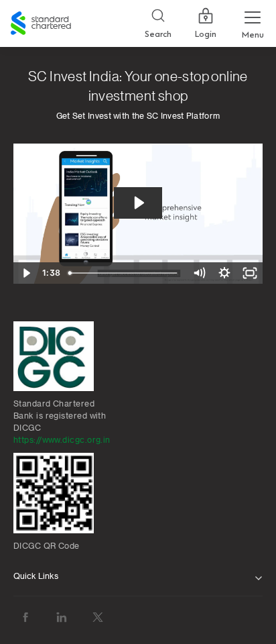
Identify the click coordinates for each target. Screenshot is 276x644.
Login (205, 34)
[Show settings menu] (224, 273)
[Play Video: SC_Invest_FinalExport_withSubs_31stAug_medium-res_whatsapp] (138, 203)
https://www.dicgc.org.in (62, 440)
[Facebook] (25, 617)
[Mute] (199, 273)
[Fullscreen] (250, 273)
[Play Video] (26, 273)
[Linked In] (62, 617)
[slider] (125, 273)
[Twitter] (98, 617)
